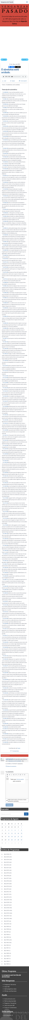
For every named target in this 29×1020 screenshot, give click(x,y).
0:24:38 (5, 699)
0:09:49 (5, 328)
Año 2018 (7, 875)
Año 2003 (8, 915)
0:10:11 (5, 338)
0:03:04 (5, 162)
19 (12, 836)
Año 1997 (7, 932)
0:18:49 (5, 550)
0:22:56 (5, 647)
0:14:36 (5, 445)
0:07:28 (5, 267)
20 (15, 836)
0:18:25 (5, 538)
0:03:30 (5, 168)
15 (21, 833)
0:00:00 (5, 92)
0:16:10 (5, 476)
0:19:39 (5, 567)
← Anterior (4, 59)
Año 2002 (8, 918)
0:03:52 (5, 182)
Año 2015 (8, 883)
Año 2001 (7, 921)
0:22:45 (5, 642)
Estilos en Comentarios (10, 1007)
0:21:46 (5, 618)
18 (8, 836)
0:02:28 (5, 153)
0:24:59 (5, 710)
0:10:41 (5, 353)
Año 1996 (7, 934)
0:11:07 (5, 365)
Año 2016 (8, 881)
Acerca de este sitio (9, 999)
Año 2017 (7, 878)
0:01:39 (5, 131)
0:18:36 (5, 545)
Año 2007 (8, 905)
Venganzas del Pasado (7, 2)
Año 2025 (8, 857)
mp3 (5, 81)
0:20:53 (5, 593)
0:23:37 (5, 666)
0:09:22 (5, 316)
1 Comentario (15, 751)
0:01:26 (5, 126)
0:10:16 (5, 341)
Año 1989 (7, 953)
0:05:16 (5, 216)
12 (11, 833)
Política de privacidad (10, 1001)
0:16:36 (5, 486)
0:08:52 (5, 302)
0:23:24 (5, 659)
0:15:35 (5, 462)
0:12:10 (5, 387)
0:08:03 (5, 282)
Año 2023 (8, 862)
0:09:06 (5, 308)
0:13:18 (5, 414)
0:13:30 (5, 420)
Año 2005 (8, 910)
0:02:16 (5, 148)
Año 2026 (7, 854)
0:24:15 (5, 688)
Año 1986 (7, 961)
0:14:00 (5, 430)
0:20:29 (5, 586)
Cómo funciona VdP (9, 1005)
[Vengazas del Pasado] (14, 12)
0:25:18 (5, 718)
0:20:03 (5, 576)
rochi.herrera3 (9, 759)
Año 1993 (7, 942)
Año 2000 (7, 924)
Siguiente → (24, 59)
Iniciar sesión (20, 779)
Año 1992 (7, 945)
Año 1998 (7, 929)
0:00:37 (5, 107)
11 (8, 833)
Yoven (18, 748)
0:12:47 (5, 401)
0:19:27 (5, 564)
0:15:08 (5, 454)
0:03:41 (5, 175)
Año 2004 (8, 913)
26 (12, 840)
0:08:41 (5, 297)
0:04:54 (5, 209)
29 (21, 840)
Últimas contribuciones (10, 991)
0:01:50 (5, 136)
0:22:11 (5, 628)
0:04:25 (5, 196)
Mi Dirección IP (8, 1015)
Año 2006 (8, 907)
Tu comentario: (10, 772)
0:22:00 (5, 623)
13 (15, 833)
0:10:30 (5, 348)
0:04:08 (5, 189)
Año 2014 (8, 886)
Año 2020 (7, 870)
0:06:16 (5, 241)
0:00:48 (5, 112)
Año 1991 (7, 948)
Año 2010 (8, 897)
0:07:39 (5, 272)
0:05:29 (5, 221)
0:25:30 (5, 723)
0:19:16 (5, 560)
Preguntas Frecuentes (10, 1003)
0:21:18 (5, 605)
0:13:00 (5, 406)
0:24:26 (5, 693)
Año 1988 (7, 956)
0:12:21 (5, 391)
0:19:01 (5, 554)
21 (18, 836)
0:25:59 (5, 733)
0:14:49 (5, 448)
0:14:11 (5, 435)
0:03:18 (5, 165)
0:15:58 (5, 472)
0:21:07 (5, 601)
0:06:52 (5, 255)
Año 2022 (7, 865)
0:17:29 (5, 511)
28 (18, 840)
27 (15, 840)
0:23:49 (5, 672)
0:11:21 (5, 370)
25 (8, 840)
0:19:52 (5, 572)
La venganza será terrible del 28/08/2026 (11, 976)
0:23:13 (5, 655)
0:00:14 (5, 99)
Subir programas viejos (10, 989)
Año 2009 (8, 899)
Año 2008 (8, 902)
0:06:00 (5, 235)
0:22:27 (5, 635)
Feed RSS (7, 986)
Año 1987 (7, 958)
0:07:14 (5, 262)
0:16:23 (5, 482)
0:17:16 (5, 503)
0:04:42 (5, 202)
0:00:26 (5, 104)
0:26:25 (5, 742)
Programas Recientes (10, 984)
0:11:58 (5, 382)
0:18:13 (5, 533)
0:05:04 (5, 212)
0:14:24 (5, 440)
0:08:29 (5, 292)
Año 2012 (7, 891)
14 (18, 833)
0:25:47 (5, 728)
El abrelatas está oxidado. (10, 71)
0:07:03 (5, 258)
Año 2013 (7, 889)
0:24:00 (5, 679)
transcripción (24, 81)
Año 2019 (8, 873)
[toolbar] (17, 775)
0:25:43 (5, 727)
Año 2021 (7, 867)
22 (21, 836)
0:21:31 (5, 611)
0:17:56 (5, 525)
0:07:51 (5, 279)
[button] (27, 2)
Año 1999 (7, 926)
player (13, 81)
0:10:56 (5, 360)
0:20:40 (5, 589)
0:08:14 (5, 286)
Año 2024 (8, 859)
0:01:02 (5, 116)
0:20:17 (5, 579)
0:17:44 (5, 518)
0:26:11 (5, 739)
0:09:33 (5, 323)
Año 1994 (8, 940)
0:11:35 (5, 375)
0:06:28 (5, 245)
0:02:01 (5, 140)
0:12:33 (5, 396)
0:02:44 (5, 156)
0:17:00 (5, 498)
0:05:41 (5, 228)
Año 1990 (7, 950)
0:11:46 (5, 377)
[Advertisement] (14, 41)
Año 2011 (7, 894)
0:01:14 (5, 121)
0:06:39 (5, 250)
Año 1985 (7, 964)
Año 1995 (7, 937)
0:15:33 (5, 460)
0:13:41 (5, 423)
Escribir (8, 779)
